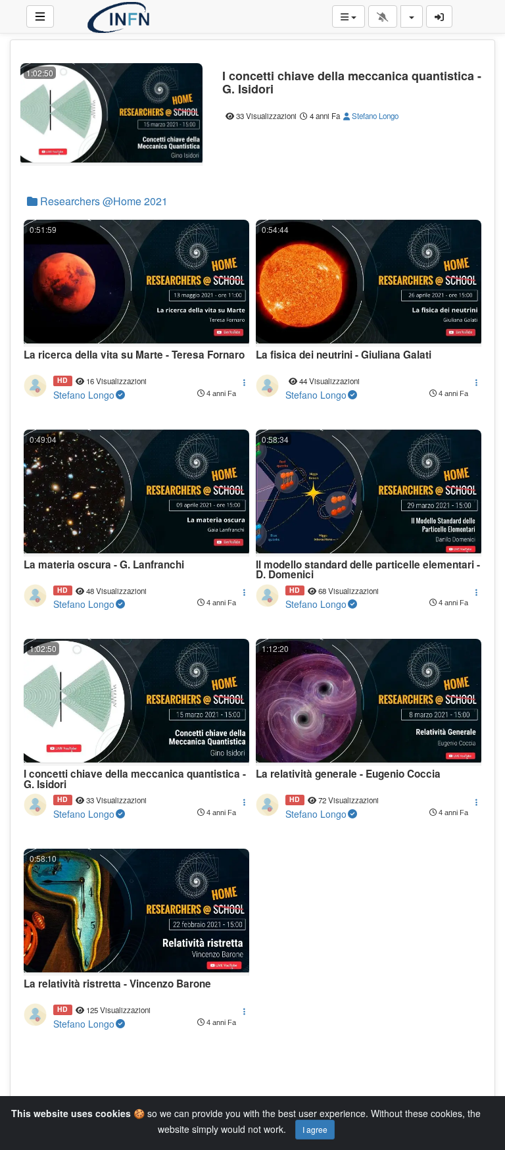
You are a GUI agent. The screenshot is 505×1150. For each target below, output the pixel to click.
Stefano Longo (374, 116)
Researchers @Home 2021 (102, 201)
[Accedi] (439, 16)
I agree (314, 1129)
